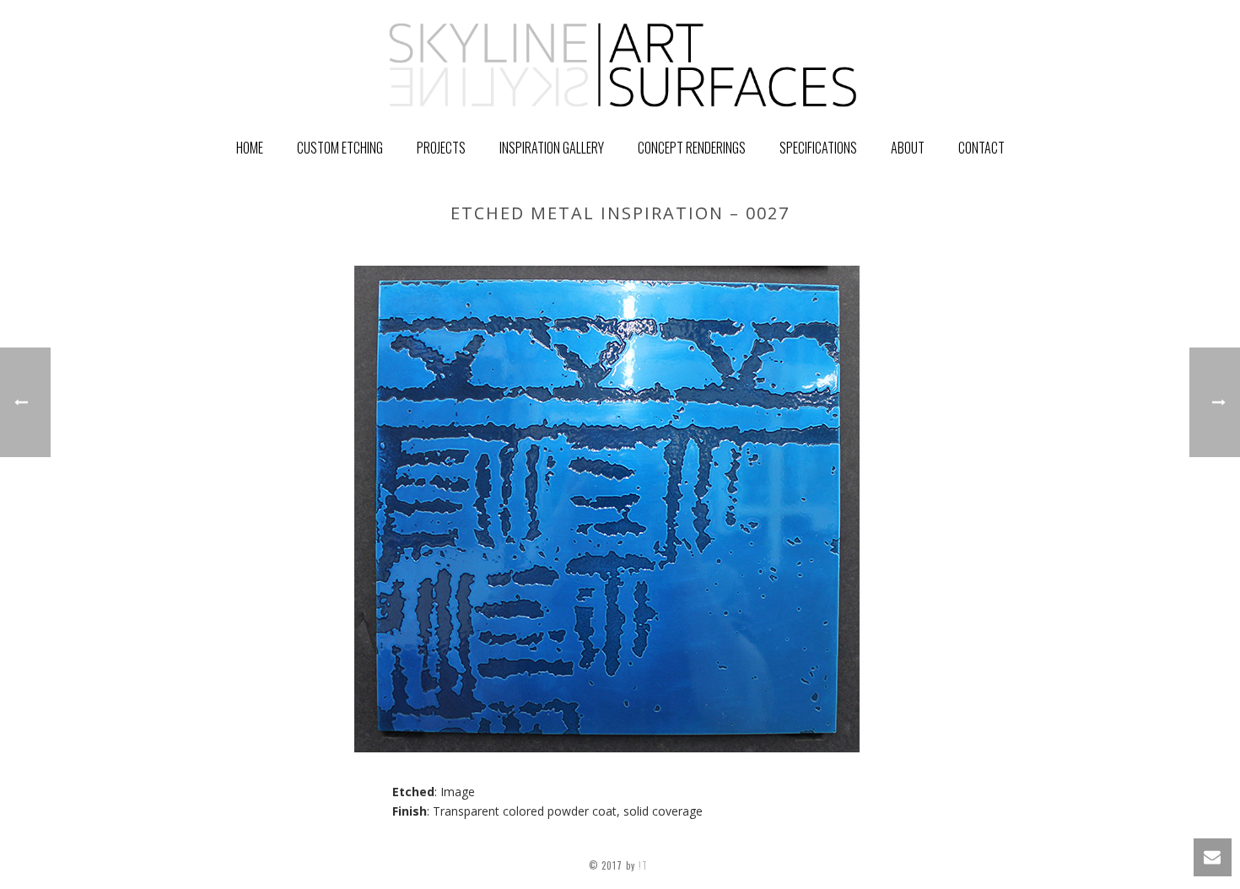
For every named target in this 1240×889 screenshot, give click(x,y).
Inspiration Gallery (551, 147)
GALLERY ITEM (842, 249)
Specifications (818, 147)
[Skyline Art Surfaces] (620, 63)
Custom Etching (340, 147)
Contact (981, 147)
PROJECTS (441, 147)
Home (249, 147)
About (908, 147)
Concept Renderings (692, 147)
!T (645, 865)
